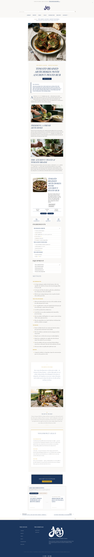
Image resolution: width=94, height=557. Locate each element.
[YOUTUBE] (50, 556)
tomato (32, 100)
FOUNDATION (52, 15)
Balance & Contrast (43, 493)
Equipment (48, 221)
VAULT (45, 15)
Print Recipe (52, 204)
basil (32, 166)
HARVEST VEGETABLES (54, 19)
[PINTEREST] (48, 556)
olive (38, 166)
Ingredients (36, 221)
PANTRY (34, 15)
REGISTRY (58, 15)
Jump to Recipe (47, 78)
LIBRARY (29, 15)
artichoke (39, 96)
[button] (59, 228)
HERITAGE (37, 532)
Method (58, 221)
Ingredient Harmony (34, 493)
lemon (49, 133)
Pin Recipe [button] (51, 206)
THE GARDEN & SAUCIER (43, 19)
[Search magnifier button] (75, 11)
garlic (57, 165)
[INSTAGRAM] (43, 556)
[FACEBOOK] (45, 556)
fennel (53, 454)
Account (65, 15)
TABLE (39, 15)
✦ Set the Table (47, 481)
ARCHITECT (37, 530)
